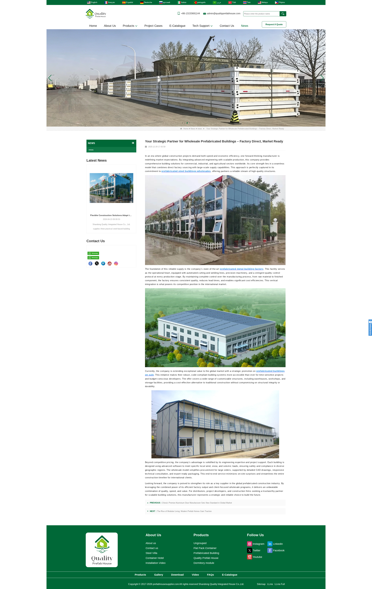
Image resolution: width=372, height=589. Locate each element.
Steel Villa (151, 553)
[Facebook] (90, 263)
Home (93, 25)
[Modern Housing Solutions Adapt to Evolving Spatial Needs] (111, 188)
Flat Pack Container (205, 548)
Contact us (152, 548)
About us (151, 543)
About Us (110, 25)
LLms (270, 584)
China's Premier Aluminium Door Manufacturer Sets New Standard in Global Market (197, 503)
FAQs (210, 574)
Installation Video (156, 563)
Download (177, 574)
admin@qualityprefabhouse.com (223, 13)
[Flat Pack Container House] (186, 78)
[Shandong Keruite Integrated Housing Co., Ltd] (102, 550)
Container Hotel (155, 558)
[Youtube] (109, 263)
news (200, 129)
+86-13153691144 (190, 13)
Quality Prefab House (206, 558)
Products (129, 25)
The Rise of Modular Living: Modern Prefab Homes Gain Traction (184, 511)
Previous (87, 193)
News (244, 25)
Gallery (158, 574)
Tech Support (201, 25)
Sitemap (261, 584)
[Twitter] (97, 263)
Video (195, 574)
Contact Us (227, 25)
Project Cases (153, 25)
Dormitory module (204, 563)
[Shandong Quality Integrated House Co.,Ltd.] (96, 13)
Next (135, 193)
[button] (182, 123)
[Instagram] (116, 263)
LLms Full (280, 584)
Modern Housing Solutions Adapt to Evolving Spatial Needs (111, 215)
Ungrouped (200, 543)
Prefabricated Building (206, 553)
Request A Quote (274, 24)
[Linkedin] (103, 263)
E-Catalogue (177, 25)
